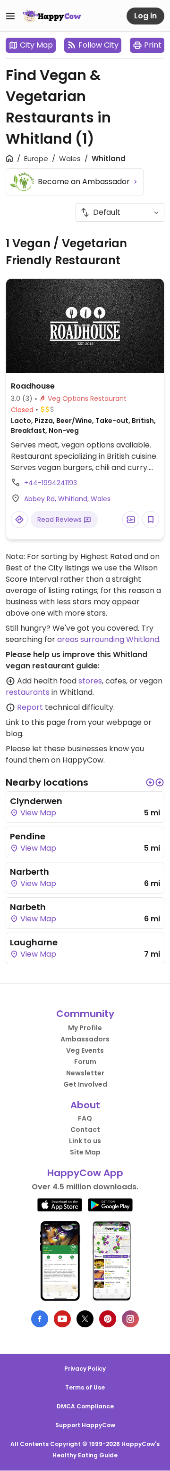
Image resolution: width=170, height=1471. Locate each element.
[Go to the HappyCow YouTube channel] (62, 1318)
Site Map (85, 1152)
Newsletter (85, 1073)
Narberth (29, 872)
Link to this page (36, 722)
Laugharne (34, 942)
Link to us (85, 1141)
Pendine (27, 836)
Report (30, 707)
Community (85, 1013)
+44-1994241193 (50, 483)
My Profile (85, 1027)
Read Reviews (60, 519)
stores (90, 680)
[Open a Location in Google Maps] (19, 519)
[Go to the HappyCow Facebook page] (39, 1318)
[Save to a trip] (130, 519)
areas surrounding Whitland (108, 639)
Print (153, 45)
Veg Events (85, 1050)
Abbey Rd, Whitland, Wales (67, 499)
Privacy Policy (85, 1369)
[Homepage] (52, 16)
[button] (150, 782)
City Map (36, 45)
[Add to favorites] (150, 519)
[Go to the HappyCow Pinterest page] (107, 1318)
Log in (145, 15)
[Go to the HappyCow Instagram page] (130, 1318)
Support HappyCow (85, 1425)
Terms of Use (85, 1387)
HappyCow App (85, 1172)
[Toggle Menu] (10, 16)
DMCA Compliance (85, 1406)
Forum (85, 1061)
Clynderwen (36, 801)
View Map (37, 812)
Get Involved (85, 1084)
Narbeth (28, 907)
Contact (85, 1129)
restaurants (28, 692)
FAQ (85, 1118)
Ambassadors (85, 1039)
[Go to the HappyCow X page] (85, 1318)
